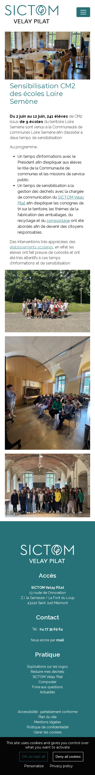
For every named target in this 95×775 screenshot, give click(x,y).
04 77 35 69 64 (51, 629)
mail (60, 640)
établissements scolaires (31, 247)
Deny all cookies (68, 756)
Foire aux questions (47, 687)
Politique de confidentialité (47, 727)
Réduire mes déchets (47, 672)
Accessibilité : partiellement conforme (47, 712)
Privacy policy (61, 766)
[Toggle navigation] (83, 12)
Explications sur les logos (47, 667)
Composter (47, 682)
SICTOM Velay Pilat (35, 14)
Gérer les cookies (48, 732)
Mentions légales (47, 722)
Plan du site (47, 717)
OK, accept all (33, 756)
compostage (58, 220)
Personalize (34, 766)
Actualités (47, 692)
